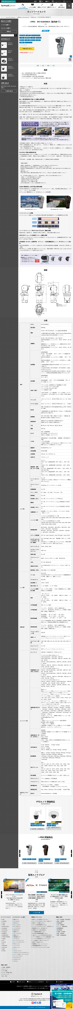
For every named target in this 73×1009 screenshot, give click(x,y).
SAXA (3, 949)
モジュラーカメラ (18, 933)
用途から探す (4, 965)
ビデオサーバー (17, 959)
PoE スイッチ (17, 943)
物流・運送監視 (60, 933)
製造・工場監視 (60, 921)
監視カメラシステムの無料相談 (36, 981)
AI (36, 1)
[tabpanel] (70, 60)
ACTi (3, 940)
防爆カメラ (16, 935)
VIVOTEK (4, 921)
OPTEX (3, 950)
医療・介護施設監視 (61, 935)
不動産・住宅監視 (61, 931)
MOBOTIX (4, 933)
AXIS (3, 919)
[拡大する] (71, 56)
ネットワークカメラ (57, 1)
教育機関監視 (60, 928)
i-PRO (3, 924)
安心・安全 (4, 976)
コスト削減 (4, 970)
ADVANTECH (5, 935)
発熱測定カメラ (17, 936)
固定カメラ (16, 919)
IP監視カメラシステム (36, 917)
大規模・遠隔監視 (6, 967)
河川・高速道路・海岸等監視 (63, 919)
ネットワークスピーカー (19, 942)
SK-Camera (4, 929)
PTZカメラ (16, 923)
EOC (3, 943)
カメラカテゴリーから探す (18, 917)
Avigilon (4, 938)
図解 (48, 65)
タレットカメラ (17, 924)
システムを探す (32, 7)
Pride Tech (4, 947)
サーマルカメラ (17, 926)
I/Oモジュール (17, 947)
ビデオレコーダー (18, 950)
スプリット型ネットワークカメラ (21, 954)
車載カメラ (16, 931)
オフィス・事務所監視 (62, 926)
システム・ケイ (68, 1)
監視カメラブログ (42, 7)
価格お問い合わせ (27, 48)
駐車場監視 (59, 923)
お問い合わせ (61, 7)
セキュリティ (5, 969)
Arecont (4, 942)
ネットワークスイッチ (19, 940)
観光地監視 (59, 929)
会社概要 (60, 981)
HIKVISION (4, 945)
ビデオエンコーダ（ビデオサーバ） (22, 952)
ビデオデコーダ (17, 957)
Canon (3, 923)
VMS (42, 1)
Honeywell (4, 928)
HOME (13, 981)
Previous (19, 853)
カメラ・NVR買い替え (7, 972)
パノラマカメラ (17, 928)
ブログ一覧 (37, 912)
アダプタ (16, 961)
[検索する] (15, 35)
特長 (43, 65)
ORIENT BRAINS (6, 936)
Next (71, 853)
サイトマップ (51, 981)
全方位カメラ (17, 929)
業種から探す (59, 917)
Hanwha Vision (5, 926)
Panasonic (4, 931)
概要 (38, 65)
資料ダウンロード (51, 7)
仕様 (53, 65)
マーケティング (5, 974)
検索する (9, 31)
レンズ (15, 949)
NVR (48, 1)
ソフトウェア (17, 945)
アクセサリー (17, 938)
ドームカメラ (17, 921)
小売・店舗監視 (60, 924)
